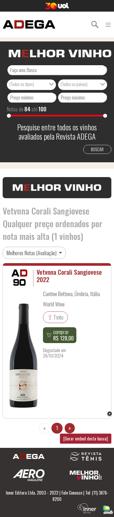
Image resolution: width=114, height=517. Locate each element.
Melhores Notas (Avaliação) (32, 253)
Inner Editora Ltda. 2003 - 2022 (32, 493)
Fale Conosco (72, 493)
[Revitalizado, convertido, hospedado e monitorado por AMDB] (108, 509)
